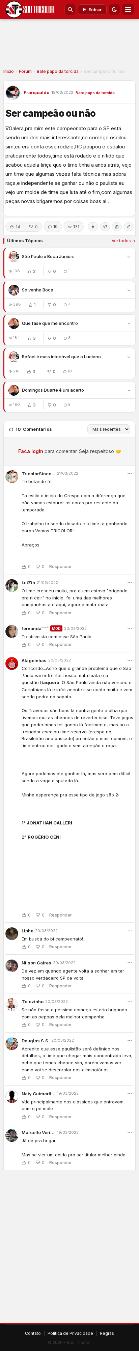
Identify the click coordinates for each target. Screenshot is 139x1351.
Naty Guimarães (38, 1093)
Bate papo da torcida (58, 71)
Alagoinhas (34, 660)
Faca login (30, 451)
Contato (33, 1333)
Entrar (95, 9)
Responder (60, 567)
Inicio (8, 71)
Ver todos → (124, 240)
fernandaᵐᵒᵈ (35, 628)
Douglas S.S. (36, 1040)
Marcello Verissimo (38, 1132)
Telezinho (33, 1001)
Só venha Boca (37, 289)
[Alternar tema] (114, 9)
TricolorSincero (38, 473)
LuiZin (28, 582)
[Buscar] (70, 9)
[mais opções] (130, 473)
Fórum (25, 71)
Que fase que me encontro (50, 323)
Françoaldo (36, 92)
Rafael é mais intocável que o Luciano (61, 356)
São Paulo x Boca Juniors (48, 256)
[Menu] (128, 9)
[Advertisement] (69, 46)
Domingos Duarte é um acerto (53, 390)
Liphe (27, 930)
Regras (107, 1333)
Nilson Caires (36, 962)
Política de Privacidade (70, 1333)
